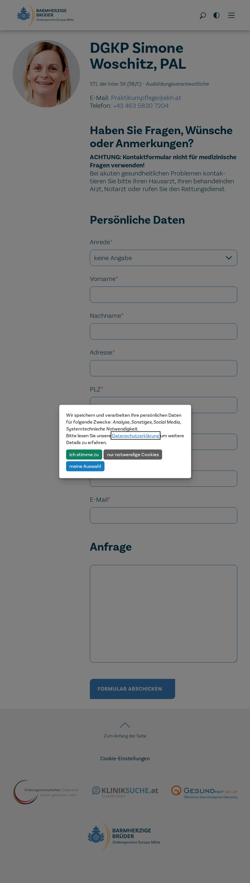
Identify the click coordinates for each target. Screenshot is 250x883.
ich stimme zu (84, 454)
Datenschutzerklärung (135, 436)
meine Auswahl (85, 466)
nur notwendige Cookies (133, 454)
